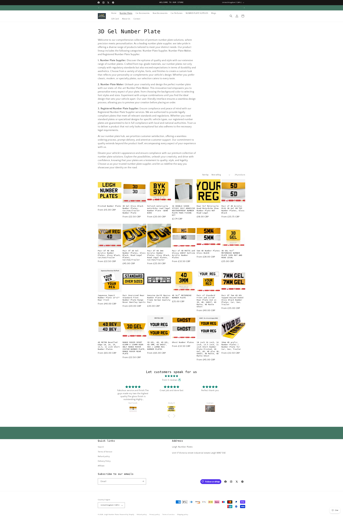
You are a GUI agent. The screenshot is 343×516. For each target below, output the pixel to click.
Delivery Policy (104, 461)
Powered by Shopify (127, 514)
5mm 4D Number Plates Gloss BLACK (208, 252)
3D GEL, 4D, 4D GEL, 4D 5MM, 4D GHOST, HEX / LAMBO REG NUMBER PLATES (158, 345)
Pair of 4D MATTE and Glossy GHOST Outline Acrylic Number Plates (183, 254)
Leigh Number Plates (111, 514)
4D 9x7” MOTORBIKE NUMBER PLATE (182, 296)
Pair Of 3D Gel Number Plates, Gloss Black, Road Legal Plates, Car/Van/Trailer (134, 255)
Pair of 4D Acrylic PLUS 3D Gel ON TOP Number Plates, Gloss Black (233, 209)
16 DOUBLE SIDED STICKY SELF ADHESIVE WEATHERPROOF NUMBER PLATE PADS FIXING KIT (183, 210)
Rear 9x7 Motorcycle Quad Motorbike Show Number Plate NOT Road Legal (208, 209)
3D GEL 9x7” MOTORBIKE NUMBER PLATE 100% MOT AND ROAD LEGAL (231, 254)
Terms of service (168, 514)
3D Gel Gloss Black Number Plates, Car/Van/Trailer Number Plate (133, 209)
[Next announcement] (244, 7)
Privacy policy (155, 514)
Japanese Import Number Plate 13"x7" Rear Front (109, 297)
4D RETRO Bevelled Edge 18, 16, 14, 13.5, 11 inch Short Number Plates (109, 345)
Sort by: (205, 175)
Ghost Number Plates (183, 342)
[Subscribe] (143, 481)
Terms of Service (105, 452)
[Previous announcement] (99, 7)
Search (101, 447)
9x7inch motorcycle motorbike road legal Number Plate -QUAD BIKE (158, 209)
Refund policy (104, 456)
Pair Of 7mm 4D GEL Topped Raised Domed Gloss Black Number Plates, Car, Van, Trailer (232, 299)
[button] (231, 16)
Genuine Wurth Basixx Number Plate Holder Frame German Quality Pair (158, 298)
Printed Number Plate (109, 206)
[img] (171, 376)
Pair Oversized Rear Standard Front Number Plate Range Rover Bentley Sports (134, 298)
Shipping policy (182, 514)
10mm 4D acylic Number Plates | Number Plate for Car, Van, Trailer (231, 345)
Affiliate (101, 466)
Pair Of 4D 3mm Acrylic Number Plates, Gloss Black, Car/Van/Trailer (109, 254)
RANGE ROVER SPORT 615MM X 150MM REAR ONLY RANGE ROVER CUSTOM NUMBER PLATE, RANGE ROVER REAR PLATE (134, 347)
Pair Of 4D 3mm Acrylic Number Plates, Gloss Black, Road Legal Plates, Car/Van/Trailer (158, 255)
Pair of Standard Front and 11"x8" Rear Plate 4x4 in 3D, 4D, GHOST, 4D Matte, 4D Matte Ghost (206, 300)
